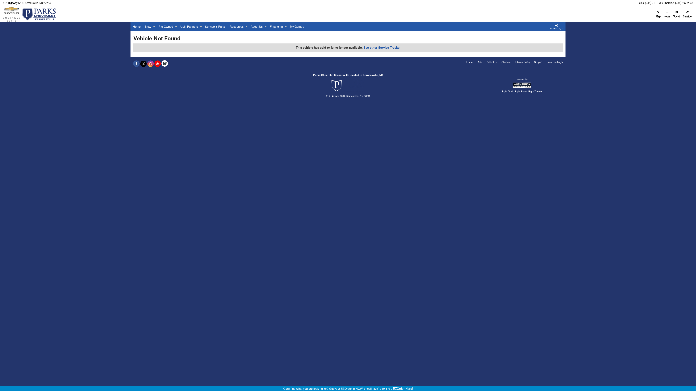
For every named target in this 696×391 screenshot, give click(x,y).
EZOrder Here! (403, 388)
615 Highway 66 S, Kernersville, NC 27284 (27, 3)
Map (658, 16)
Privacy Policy (522, 62)
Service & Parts (215, 26)
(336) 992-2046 (684, 3)
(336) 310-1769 (654, 3)
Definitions (492, 62)
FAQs (479, 62)
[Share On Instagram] (150, 63)
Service (687, 16)
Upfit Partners (189, 26)
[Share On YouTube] (157, 63)
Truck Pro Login (554, 62)
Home (137, 26)
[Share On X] (143, 63)
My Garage (297, 26)
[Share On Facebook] (136, 63)
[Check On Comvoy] (164, 63)
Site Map (506, 62)
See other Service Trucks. (382, 47)
